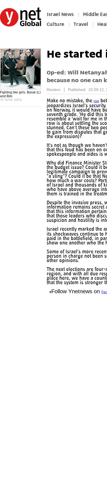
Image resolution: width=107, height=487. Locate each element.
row (99, 101)
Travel (80, 24)
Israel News (60, 14)
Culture (55, 24)
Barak (51, 106)
